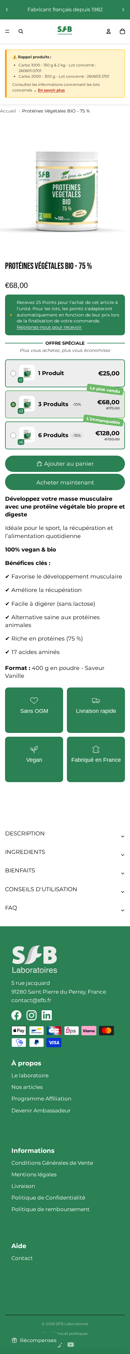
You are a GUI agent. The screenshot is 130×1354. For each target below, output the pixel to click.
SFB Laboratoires (72, 1323)
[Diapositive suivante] (123, 10)
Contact (22, 1258)
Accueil (8, 111)
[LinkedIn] (47, 1015)
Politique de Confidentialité (48, 1198)
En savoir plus (51, 90)
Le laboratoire (30, 1075)
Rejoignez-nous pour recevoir (49, 327)
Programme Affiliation (41, 1098)
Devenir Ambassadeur (41, 1110)
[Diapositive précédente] (7, 10)
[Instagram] (32, 1015)
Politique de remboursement (50, 1209)
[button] (65, 373)
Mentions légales (33, 1174)
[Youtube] (70, 1344)
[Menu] (7, 31)
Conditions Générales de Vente (52, 1163)
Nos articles (27, 1087)
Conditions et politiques (65, 1333)
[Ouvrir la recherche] (21, 31)
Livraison (23, 1186)
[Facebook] (16, 1015)
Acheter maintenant (65, 482)
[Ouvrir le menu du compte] (108, 31)
